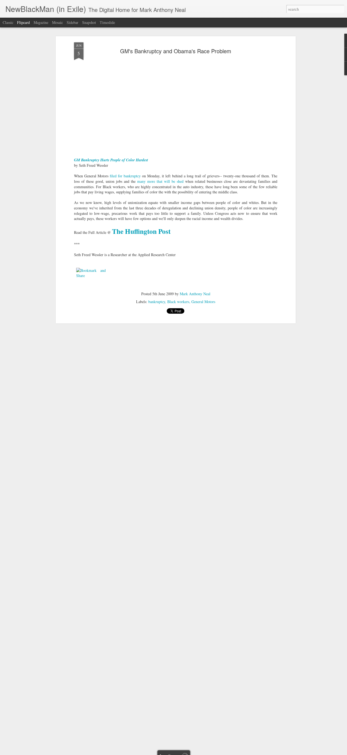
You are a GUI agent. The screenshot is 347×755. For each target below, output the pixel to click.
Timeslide (107, 22)
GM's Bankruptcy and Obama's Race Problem (175, 51)
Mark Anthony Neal (195, 293)
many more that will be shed (160, 181)
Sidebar (72, 22)
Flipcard (23, 22)
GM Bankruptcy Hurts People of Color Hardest (111, 160)
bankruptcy (156, 301)
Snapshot (89, 22)
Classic (8, 22)
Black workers (178, 301)
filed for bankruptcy (125, 175)
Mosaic (57, 22)
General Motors (203, 301)
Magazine (41, 22)
